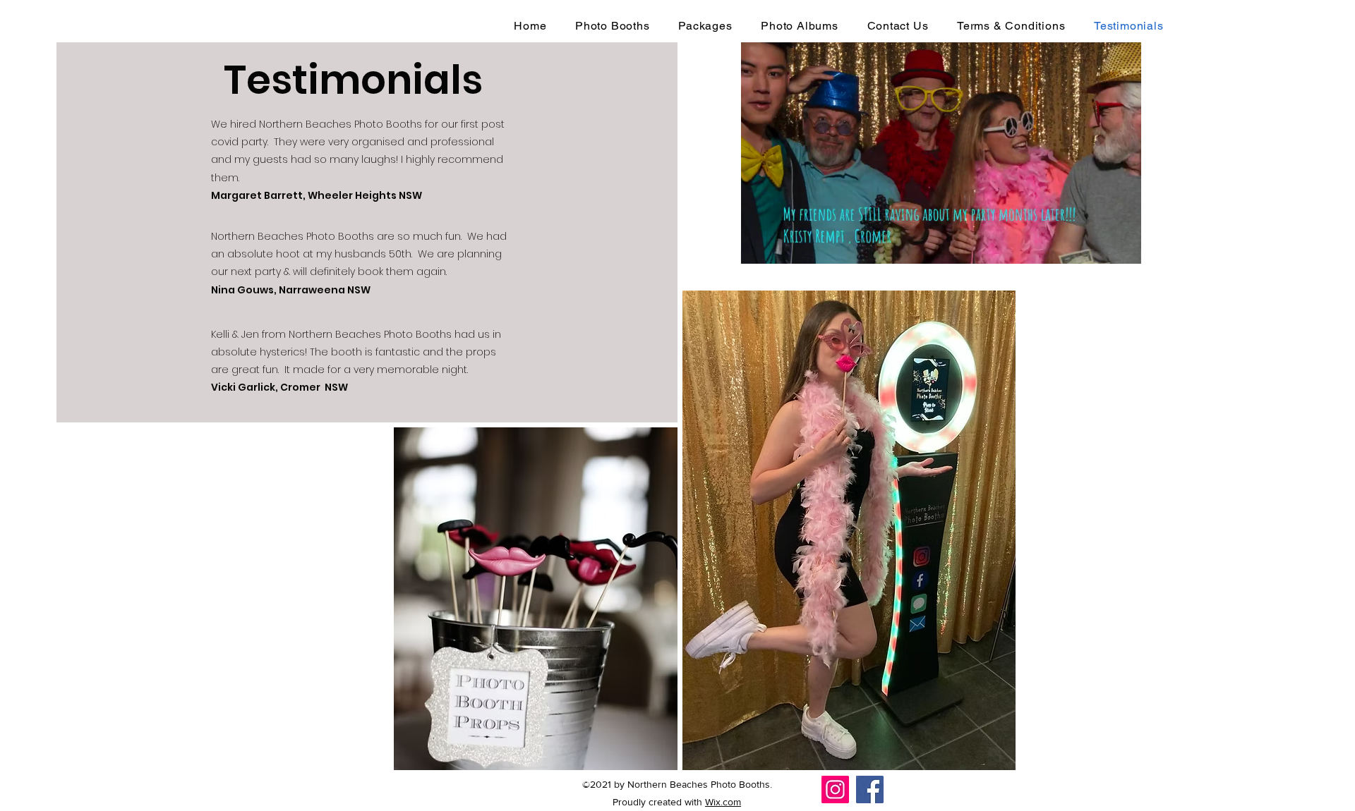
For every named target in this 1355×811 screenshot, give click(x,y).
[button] (1123, 248)
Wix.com (723, 801)
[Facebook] (870, 789)
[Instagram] (835, 789)
